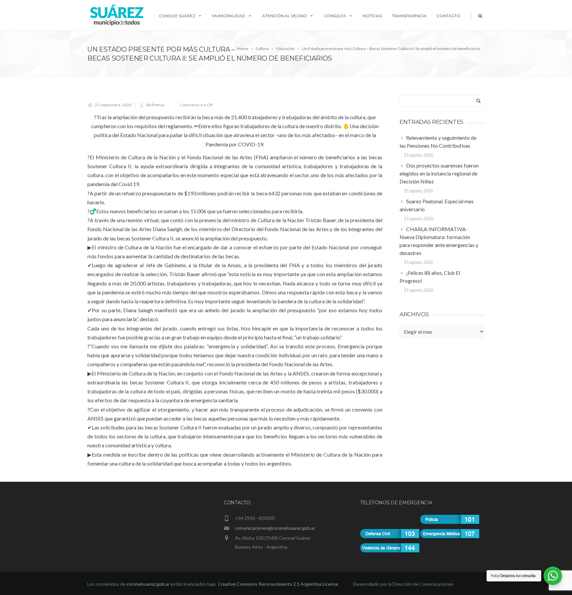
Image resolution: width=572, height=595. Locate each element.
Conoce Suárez (177, 15)
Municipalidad (228, 15)
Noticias (372, 15)
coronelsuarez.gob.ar (147, 584)
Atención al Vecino (284, 15)
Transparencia (409, 15)
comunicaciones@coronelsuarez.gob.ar (275, 528)
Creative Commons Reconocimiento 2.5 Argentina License (278, 584)
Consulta (335, 15)
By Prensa (155, 104)
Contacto (448, 15)
